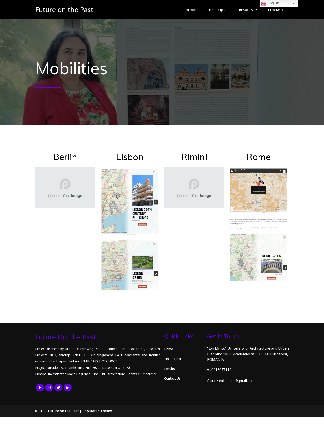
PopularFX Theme (97, 410)
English (272, 3)
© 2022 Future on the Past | (58, 410)
